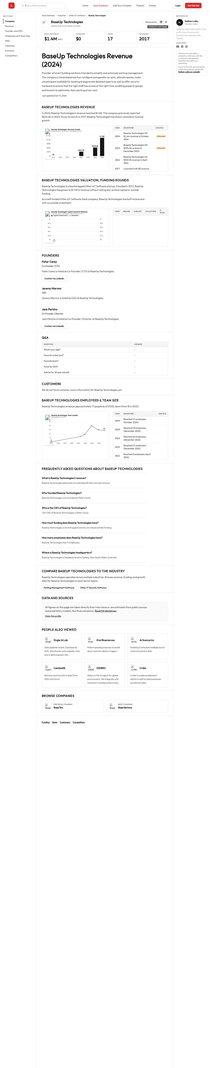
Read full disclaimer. (106, 610)
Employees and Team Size (17, 36)
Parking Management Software (59, 587)
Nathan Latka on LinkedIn (189, 72)
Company (10, 21)
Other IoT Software (77, 15)
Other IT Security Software (93, 587)
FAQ (7, 40)
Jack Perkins (49, 309)
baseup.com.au (151, 22)
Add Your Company (122, 5)
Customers (65, 722)
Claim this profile (53, 616)
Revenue (9, 26)
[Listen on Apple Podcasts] (186, 46)
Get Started (193, 5)
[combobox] (44, 5)
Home (85, 5)
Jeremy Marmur (52, 288)
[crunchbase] (166, 22)
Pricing (152, 5)
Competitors (11, 55)
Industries (10, 45)
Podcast (140, 5)
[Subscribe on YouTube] (177, 46)
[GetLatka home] (11, 5)
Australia (76, 26)
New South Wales (65, 26)
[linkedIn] (161, 22)
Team (54, 722)
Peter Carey (49, 261)
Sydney (54, 26)
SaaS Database (100, 5)
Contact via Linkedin (54, 278)
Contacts (9, 50)
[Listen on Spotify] (182, 46)
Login (178, 5)
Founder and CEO (13, 31)
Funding (46, 722)
